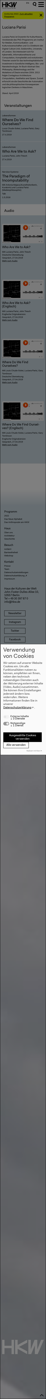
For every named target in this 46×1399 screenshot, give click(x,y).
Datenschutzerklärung (17, 707)
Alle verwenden (16, 745)
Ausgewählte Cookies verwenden (22, 737)
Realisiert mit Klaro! (34, 751)
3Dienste (17, 718)
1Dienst (16, 725)
